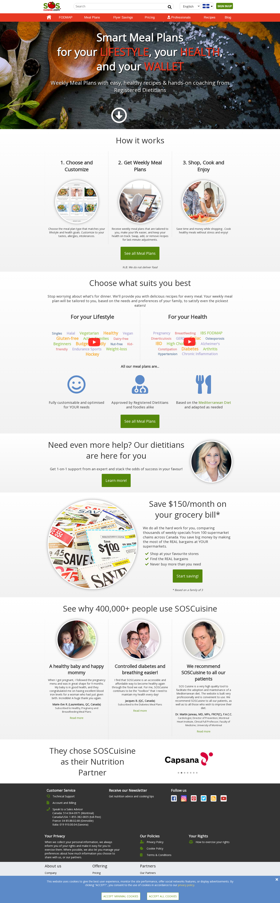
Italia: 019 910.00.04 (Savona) (70, 824)
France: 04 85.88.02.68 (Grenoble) (73, 820)
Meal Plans (92, 17)
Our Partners (148, 873)
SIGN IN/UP (225, 6)
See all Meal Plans (140, 253)
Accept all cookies (163, 896)
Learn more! (116, 480)
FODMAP (65, 17)
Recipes (209, 17)
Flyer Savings (123, 17)
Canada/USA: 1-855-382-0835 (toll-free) (76, 817)
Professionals (180, 17)
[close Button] (277, 879)
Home (49, 17)
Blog (228, 17)
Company (51, 873)
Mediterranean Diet (214, 402)
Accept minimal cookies (120, 896)
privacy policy (186, 885)
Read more (76, 718)
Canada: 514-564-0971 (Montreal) (73, 813)
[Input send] (170, 7)
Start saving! (188, 576)
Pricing (150, 17)
